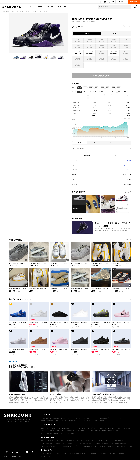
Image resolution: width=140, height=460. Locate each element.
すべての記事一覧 (45, 456)
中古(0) (115, 33)
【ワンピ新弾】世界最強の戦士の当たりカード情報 (111, 453)
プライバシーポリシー (85, 420)
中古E (118, 87)
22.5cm (90, 91)
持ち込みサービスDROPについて (113, 428)
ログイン (121, 1)
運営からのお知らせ (81, 430)
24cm (108, 91)
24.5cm (114, 91)
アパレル (28, 6)
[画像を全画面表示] (38, 33)
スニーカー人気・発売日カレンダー (50, 440)
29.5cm (119, 94)
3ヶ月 (124, 143)
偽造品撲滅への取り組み (59, 418)
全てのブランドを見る (126, 446)
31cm (85, 98)
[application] (101, 129)
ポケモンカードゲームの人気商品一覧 (50, 443)
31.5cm (91, 98)
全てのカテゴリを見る (113, 446)
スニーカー (38, 6)
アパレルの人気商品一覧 (83, 440)
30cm (125, 94)
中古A (96, 87)
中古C (107, 87)
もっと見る (128, 192)
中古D (113, 87)
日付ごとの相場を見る (78, 148)
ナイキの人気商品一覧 (67, 443)
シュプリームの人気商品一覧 (100, 443)
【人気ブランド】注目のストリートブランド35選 (53, 453)
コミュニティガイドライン (56, 430)
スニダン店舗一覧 (86, 418)
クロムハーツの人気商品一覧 (64, 446)
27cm (90, 94)
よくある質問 (127, 428)
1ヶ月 (109, 143)
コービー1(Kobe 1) (126, 165)
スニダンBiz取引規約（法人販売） (49, 433)
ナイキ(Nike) (127, 160)
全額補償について (69, 430)
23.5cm (102, 91)
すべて (79, 87)
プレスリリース (117, 418)
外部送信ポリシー (73, 420)
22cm (85, 91)
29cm (114, 94)
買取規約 (97, 430)
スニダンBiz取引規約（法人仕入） (110, 430)
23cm (96, 91)
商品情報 (87, 155)
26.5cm (85, 94)
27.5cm (96, 94)
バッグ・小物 (62, 6)
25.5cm (125, 91)
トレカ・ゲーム (50, 6)
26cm (79, 94)
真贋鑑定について (55, 428)
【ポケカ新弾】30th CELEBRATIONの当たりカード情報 (82, 453)
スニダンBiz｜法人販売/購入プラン (102, 418)
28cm (102, 94)
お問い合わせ (44, 430)
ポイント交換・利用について (81, 428)
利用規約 (91, 430)
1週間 (94, 143)
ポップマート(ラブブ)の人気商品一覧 (82, 446)
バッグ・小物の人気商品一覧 (116, 440)
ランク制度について (67, 428)
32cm (97, 98)
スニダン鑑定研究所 (46, 418)
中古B (102, 87)
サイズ (116, 155)
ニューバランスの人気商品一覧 (118, 443)
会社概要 (95, 420)
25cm (119, 91)
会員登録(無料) (134, 1)
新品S (85, 87)
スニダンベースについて (74, 418)
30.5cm (79, 98)
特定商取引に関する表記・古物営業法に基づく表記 (54, 420)
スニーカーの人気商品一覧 (68, 440)
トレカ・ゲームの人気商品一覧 (99, 440)
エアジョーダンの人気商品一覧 (83, 443)
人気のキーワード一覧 (99, 446)
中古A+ (91, 87)
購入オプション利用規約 (97, 428)
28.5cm (108, 94)
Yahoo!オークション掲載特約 (67, 433)
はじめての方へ (45, 428)
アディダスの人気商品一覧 (48, 446)
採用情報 (102, 420)
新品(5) (87, 33)
